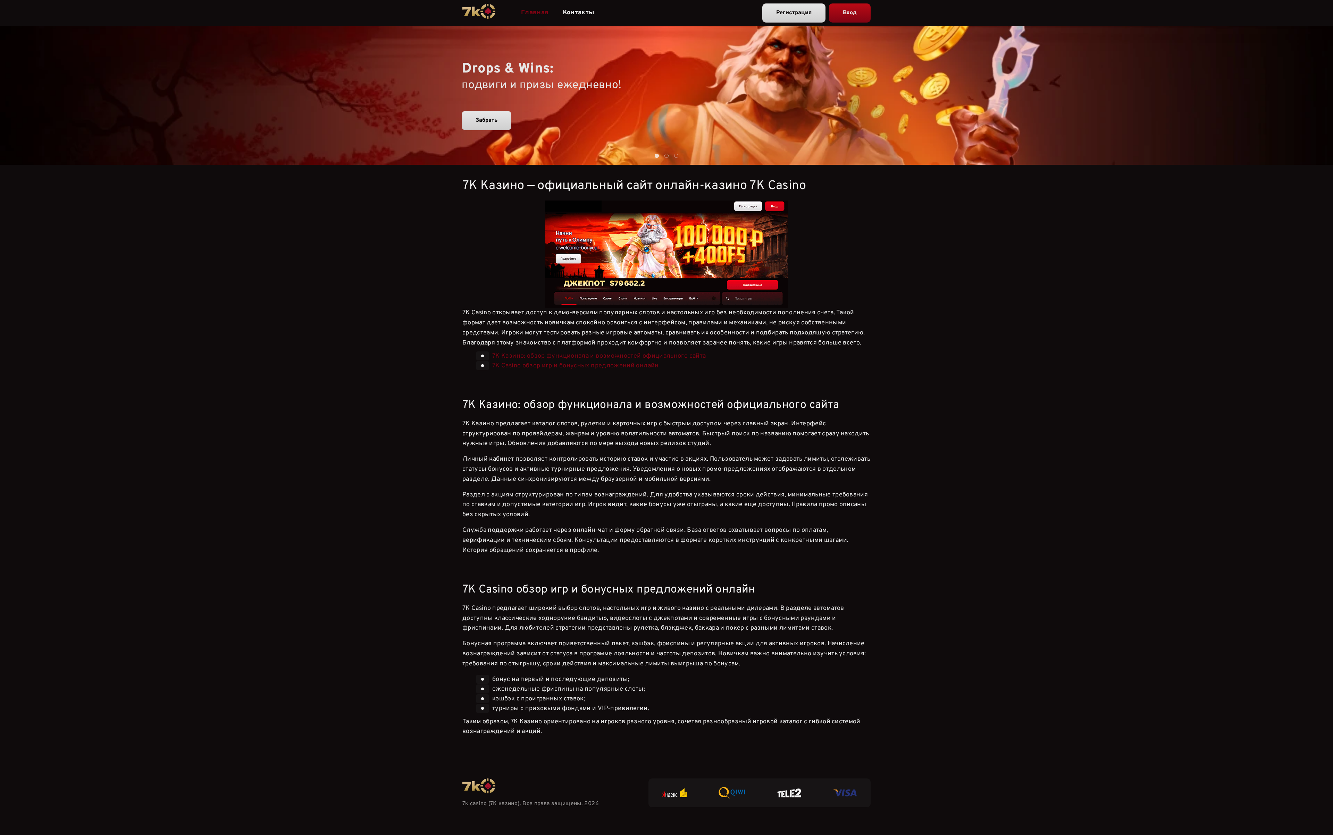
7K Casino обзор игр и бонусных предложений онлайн (575, 366)
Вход (850, 12)
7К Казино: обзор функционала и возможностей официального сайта (599, 356)
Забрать (486, 120)
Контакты (579, 13)
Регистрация (794, 12)
